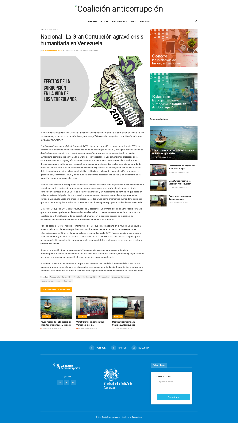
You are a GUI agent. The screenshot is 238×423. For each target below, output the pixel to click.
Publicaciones (119, 21)
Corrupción (104, 277)
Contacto (145, 21)
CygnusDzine (137, 417)
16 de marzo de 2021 (74, 50)
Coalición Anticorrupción (85, 277)
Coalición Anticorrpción (52, 50)
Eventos (46, 316)
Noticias (105, 21)
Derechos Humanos (120, 277)
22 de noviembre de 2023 (51, 329)
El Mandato (92, 21)
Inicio (42, 29)
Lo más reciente (52, 29)
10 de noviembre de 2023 (87, 329)
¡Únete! (133, 21)
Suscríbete (174, 397)
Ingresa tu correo (163, 376)
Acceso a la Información (60, 277)
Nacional (67, 281)
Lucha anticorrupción (51, 281)
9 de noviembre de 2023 (179, 203)
